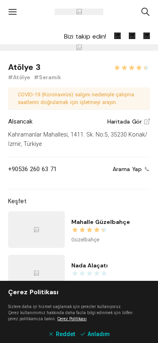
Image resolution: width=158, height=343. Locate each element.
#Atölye (20, 77)
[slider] (131, 67)
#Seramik (47, 77)
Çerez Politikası (72, 319)
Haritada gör (128, 121)
